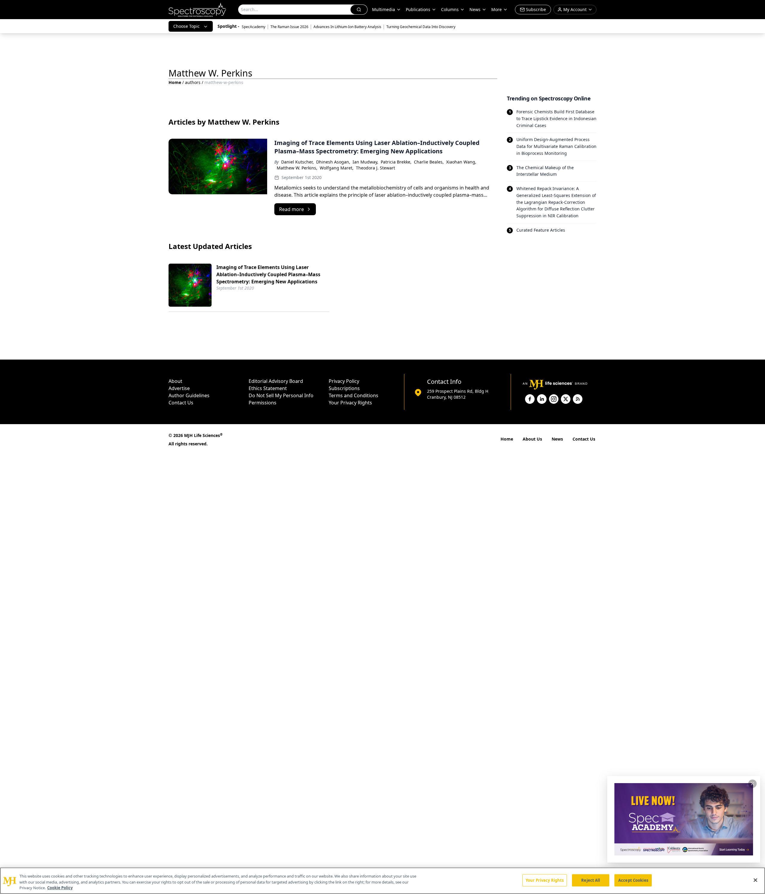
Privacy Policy (344, 381)
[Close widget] (752, 784)
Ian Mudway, (365, 162)
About (175, 381)
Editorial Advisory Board (276, 381)
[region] (382, 880)
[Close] (755, 880)
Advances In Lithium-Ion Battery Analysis (347, 26)
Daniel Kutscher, (297, 162)
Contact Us (181, 402)
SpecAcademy (253, 26)
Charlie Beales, (429, 162)
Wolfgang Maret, (337, 168)
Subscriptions (344, 388)
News (557, 439)
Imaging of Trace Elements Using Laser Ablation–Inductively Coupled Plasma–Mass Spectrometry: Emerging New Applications (268, 274)
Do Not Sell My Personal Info (281, 395)
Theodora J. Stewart (375, 168)
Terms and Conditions (353, 395)
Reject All (590, 880)
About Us (532, 439)
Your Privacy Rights (350, 402)
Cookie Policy (60, 887)
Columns (450, 9)
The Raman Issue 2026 (289, 26)
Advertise (179, 388)
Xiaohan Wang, (461, 162)
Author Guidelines (189, 395)
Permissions (262, 402)
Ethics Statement (268, 388)
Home (175, 82)
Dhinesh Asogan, (333, 162)
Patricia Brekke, (396, 162)
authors (193, 82)
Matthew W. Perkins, (297, 168)
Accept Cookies (633, 880)
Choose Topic (186, 26)
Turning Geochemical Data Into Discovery (420, 26)
